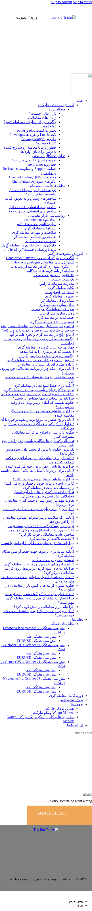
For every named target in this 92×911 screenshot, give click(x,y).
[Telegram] (44, 842)
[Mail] (40, 842)
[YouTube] (51, 842)
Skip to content (61, 2)
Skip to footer (82, 2)
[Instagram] (47, 842)
